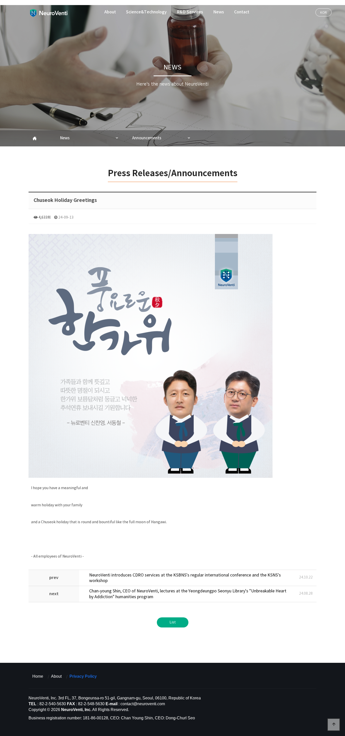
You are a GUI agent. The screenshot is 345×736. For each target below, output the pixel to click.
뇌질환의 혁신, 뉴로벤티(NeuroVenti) (48, 13)
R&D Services (190, 12)
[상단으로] (333, 724)
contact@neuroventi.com (142, 704)
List (172, 622)
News (218, 12)
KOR (323, 12)
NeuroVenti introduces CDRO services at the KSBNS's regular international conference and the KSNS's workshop (185, 578)
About (110, 12)
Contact (241, 12)
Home (37, 676)
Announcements (146, 138)
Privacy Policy (83, 676)
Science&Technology (146, 12)
